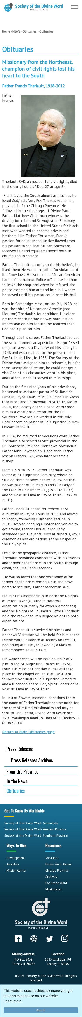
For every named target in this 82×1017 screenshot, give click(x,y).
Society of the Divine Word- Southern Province (36, 835)
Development (16, 858)
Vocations (52, 858)
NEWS (16, 31)
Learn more (12, 1001)
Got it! (41, 1010)
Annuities (13, 864)
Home (6, 31)
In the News (17, 780)
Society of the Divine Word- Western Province (35, 829)
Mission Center (16, 870)
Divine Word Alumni (58, 864)
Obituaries (30, 31)
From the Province (22, 771)
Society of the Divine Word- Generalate (31, 823)
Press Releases (20, 748)
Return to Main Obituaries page (28, 731)
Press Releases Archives (32, 760)
